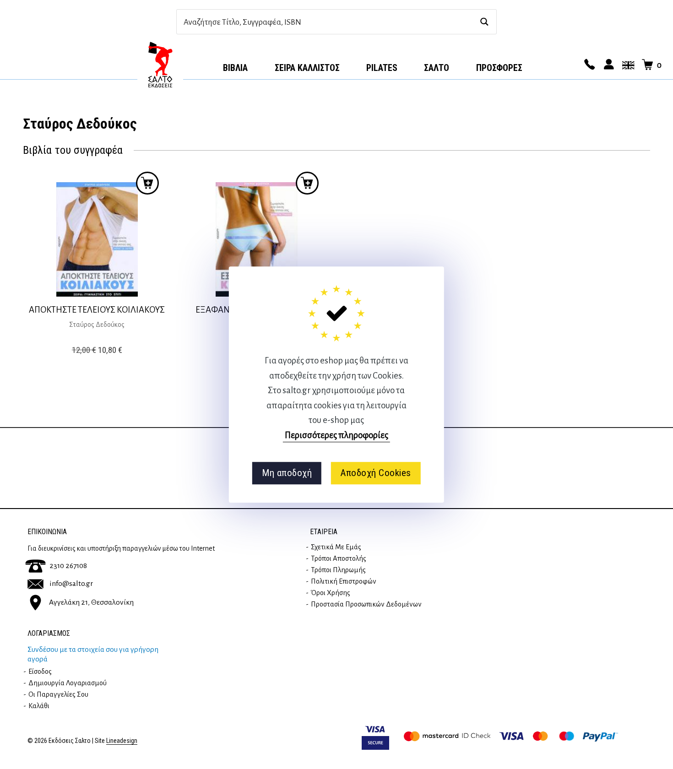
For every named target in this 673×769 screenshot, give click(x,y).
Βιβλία (235, 67)
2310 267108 (68, 566)
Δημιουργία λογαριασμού (67, 683)
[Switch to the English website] (627, 65)
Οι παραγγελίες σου (58, 694)
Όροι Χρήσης (330, 592)
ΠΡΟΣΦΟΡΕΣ (499, 67)
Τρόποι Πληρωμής (338, 570)
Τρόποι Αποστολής (338, 558)
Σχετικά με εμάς (336, 547)
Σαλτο (436, 67)
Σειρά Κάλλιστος (307, 67)
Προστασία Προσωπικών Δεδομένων (366, 604)
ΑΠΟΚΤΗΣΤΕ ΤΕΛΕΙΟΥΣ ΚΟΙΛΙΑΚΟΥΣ (97, 309)
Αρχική (160, 64)
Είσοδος (40, 671)
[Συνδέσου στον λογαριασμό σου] (607, 65)
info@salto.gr (71, 583)
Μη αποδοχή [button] (287, 472)
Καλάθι (38, 705)
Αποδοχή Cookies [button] (375, 472)
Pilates (381, 67)
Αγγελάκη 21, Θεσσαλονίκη (91, 602)
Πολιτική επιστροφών (343, 581)
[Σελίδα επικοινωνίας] (588, 65)
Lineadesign (121, 740)
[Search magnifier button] (484, 21)
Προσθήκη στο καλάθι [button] (147, 183)
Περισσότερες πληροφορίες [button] (336, 435)
